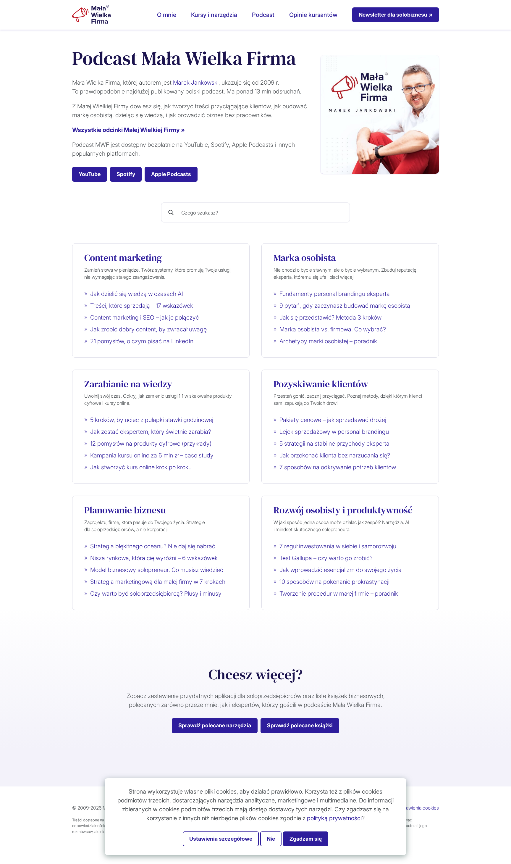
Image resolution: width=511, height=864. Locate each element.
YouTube (90, 174)
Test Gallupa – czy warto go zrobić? (326, 558)
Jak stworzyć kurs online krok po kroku (141, 467)
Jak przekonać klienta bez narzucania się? (334, 455)
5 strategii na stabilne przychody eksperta (334, 443)
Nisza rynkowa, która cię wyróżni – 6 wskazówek (154, 558)
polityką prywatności (334, 818)
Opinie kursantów (313, 14)
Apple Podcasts (171, 174)
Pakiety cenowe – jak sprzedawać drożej (332, 419)
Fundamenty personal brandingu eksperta (334, 293)
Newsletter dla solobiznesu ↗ (395, 15)
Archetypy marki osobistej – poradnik (328, 341)
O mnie (166, 14)
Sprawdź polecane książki (300, 725)
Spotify (126, 174)
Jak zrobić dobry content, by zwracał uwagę (148, 329)
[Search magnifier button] (171, 212)
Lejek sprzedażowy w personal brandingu (334, 431)
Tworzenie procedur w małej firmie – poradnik (338, 593)
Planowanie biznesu (125, 510)
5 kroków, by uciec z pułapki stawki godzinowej (151, 419)
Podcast (263, 14)
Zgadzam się (306, 839)
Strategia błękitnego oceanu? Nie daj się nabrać (152, 546)
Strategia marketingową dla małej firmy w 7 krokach (157, 581)
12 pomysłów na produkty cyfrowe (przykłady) (150, 443)
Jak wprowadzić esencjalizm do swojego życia (340, 569)
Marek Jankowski (196, 82)
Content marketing (123, 257)
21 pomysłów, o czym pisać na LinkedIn (141, 341)
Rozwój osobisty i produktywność (343, 510)
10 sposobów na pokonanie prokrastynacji (334, 581)
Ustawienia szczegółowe (220, 839)
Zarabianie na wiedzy (128, 384)
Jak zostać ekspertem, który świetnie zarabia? (150, 431)
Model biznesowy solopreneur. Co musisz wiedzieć (156, 569)
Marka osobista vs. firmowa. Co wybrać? (332, 329)
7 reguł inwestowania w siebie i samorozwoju (337, 546)
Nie (271, 839)
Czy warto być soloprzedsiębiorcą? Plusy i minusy (155, 593)
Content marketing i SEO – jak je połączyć (144, 317)
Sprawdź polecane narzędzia (214, 725)
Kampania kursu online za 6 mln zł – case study (152, 455)
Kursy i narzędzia (214, 14)
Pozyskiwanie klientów (321, 384)
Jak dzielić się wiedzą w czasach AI (136, 293)
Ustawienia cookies (419, 808)
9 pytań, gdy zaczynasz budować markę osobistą (344, 305)
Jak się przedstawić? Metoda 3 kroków (330, 317)
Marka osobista (305, 257)
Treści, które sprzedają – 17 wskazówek (141, 305)
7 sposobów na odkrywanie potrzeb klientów (337, 467)
